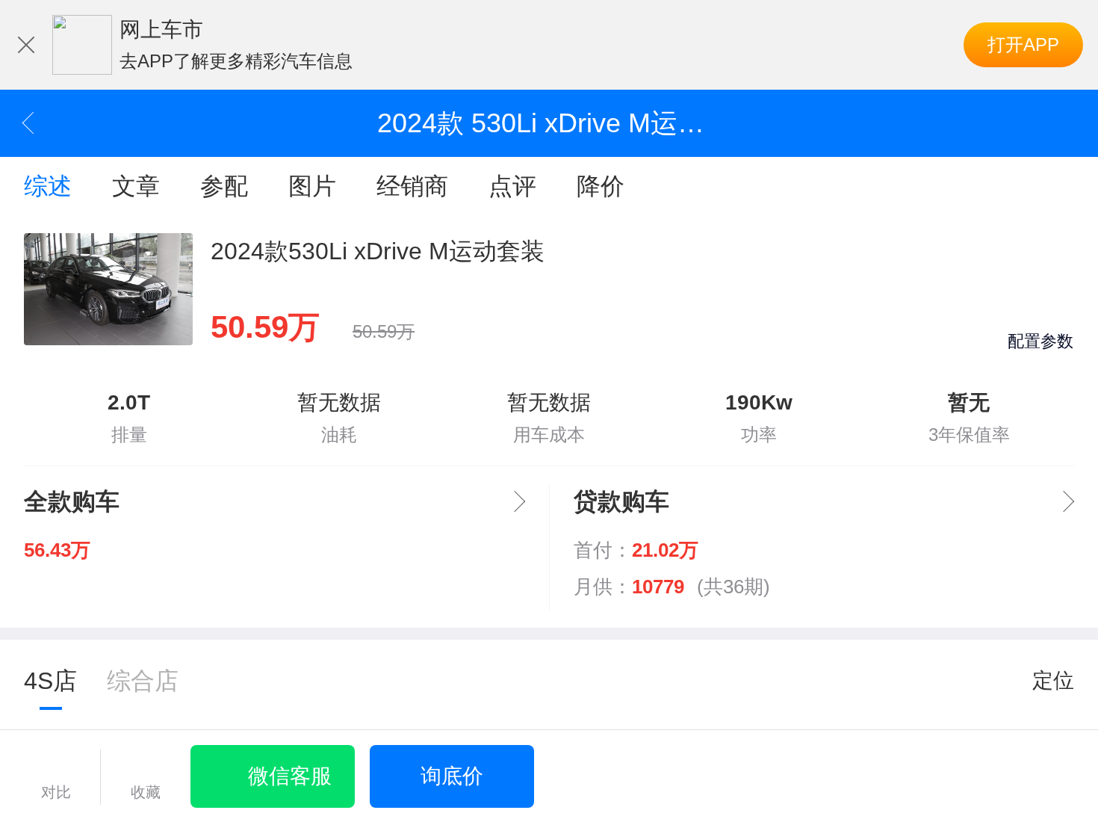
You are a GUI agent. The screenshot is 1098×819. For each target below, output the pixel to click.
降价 (600, 186)
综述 (48, 186)
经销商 (412, 186)
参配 (224, 186)
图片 (312, 186)
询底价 (452, 776)
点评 (512, 186)
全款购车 (72, 501)
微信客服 (290, 776)
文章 (136, 186)
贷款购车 (621, 501)
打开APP (1023, 44)
